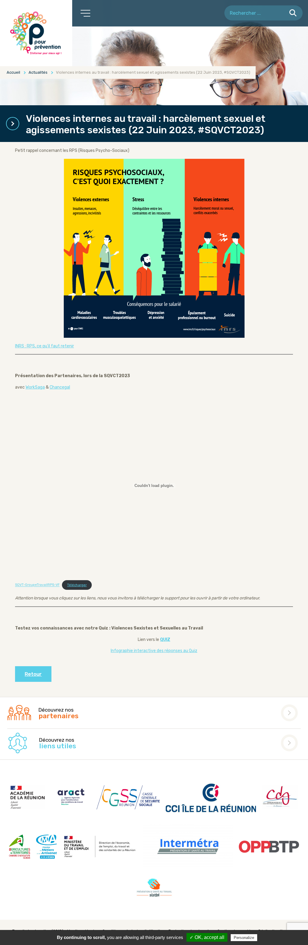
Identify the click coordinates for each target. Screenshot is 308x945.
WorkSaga (35, 387)
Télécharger (77, 585)
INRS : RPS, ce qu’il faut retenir (44, 346)
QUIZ (165, 639)
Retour (33, 674)
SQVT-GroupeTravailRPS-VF (37, 585)
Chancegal (60, 387)
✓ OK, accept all (206, 937)
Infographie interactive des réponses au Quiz (154, 650)
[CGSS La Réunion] (36, 33)
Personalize (244, 937)
